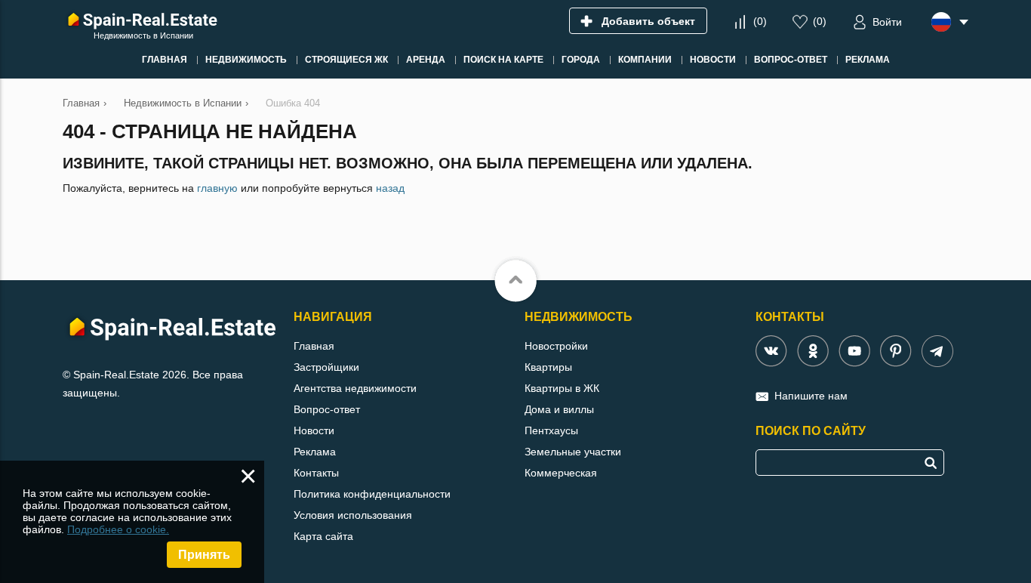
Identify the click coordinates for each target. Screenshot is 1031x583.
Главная (314, 346)
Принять (204, 554)
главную (217, 188)
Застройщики (326, 367)
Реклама (315, 452)
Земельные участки (573, 452)
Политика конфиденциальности (372, 494)
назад (390, 188)
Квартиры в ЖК (562, 388)
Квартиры (548, 367)
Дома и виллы (559, 409)
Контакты (316, 473)
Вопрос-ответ (327, 409)
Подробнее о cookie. (118, 529)
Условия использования (353, 515)
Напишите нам (811, 396)
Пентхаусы (551, 430)
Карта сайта (323, 536)
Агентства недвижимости (355, 388)
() (760, 21)
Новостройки (556, 346)
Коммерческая (561, 473)
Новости (314, 430)
